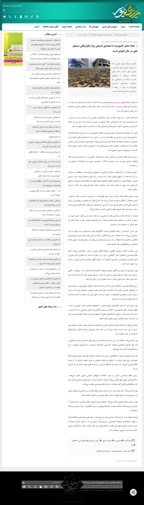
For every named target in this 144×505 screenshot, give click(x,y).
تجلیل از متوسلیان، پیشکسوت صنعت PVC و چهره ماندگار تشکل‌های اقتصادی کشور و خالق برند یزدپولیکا (45, 44)
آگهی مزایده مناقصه (50, 26)
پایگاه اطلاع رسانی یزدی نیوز (119, 102)
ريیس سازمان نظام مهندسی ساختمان (85, 440)
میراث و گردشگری (103, 451)
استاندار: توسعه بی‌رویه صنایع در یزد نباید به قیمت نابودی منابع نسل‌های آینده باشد (44, 78)
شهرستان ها (94, 26)
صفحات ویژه (67, 26)
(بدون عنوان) (53, 136)
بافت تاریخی (107, 440)
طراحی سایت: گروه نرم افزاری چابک (72, 501)
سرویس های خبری (109, 26)
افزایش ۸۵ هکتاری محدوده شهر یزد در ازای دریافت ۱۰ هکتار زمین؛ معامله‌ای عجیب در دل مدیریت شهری (45, 283)
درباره (123, 26)
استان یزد (117, 440)
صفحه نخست (134, 26)
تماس (36, 26)
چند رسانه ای (81, 26)
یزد (132, 445)
